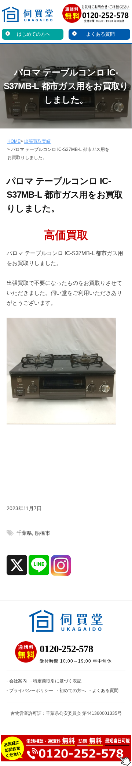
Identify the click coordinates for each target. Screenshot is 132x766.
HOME (14, 141)
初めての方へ (72, 690)
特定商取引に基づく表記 (57, 681)
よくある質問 (100, 34)
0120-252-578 (66, 648)
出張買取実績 (37, 141)
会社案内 (18, 681)
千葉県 (24, 533)
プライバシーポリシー (31, 690)
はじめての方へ (33, 34)
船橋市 (42, 533)
